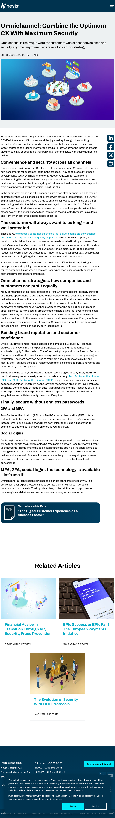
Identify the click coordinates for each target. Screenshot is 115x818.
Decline (95, 806)
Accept (73, 806)
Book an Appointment (99, 764)
